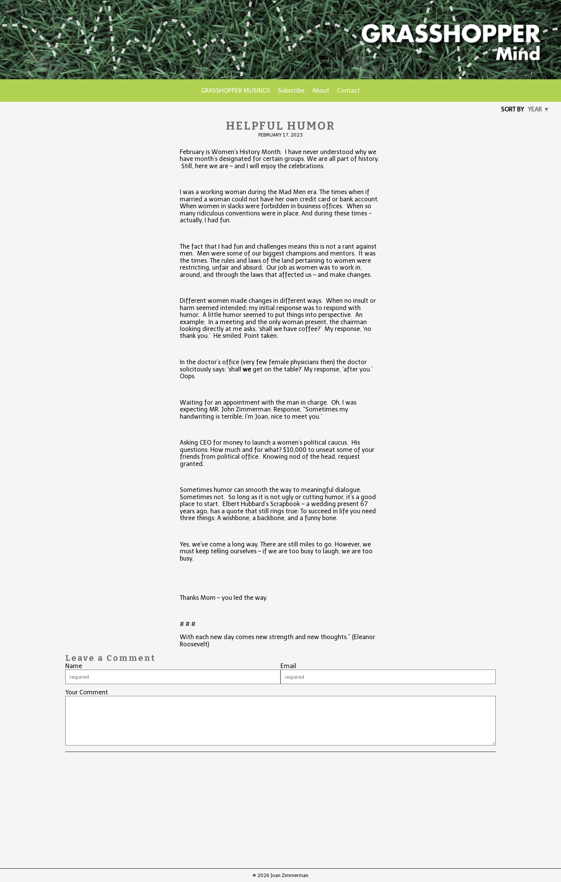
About (320, 90)
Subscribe (291, 90)
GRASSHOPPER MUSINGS (235, 90)
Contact (348, 90)
